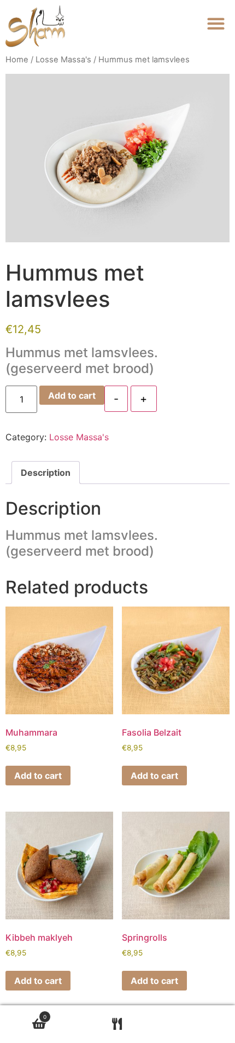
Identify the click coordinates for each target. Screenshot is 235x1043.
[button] (216, 24)
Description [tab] (45, 472)
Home (16, 60)
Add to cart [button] (38, 775)
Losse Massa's (63, 60)
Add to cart (72, 395)
